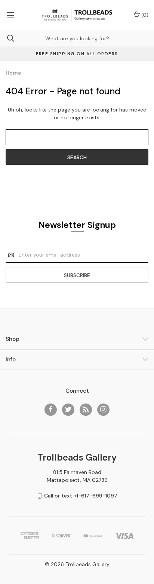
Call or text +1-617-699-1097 (80, 495)
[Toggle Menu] (10, 15)
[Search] (7, 38)
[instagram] (103, 409)
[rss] (86, 409)
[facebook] (50, 409)
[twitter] (68, 409)
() (144, 15)
